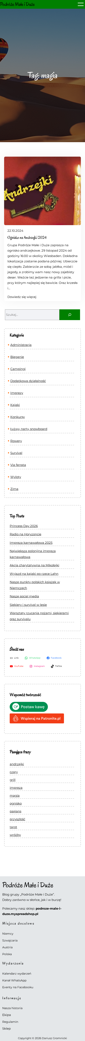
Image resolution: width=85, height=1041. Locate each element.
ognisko (16, 803)
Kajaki (15, 405)
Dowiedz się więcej (21, 297)
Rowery (16, 441)
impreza (16, 788)
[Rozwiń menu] (80, 4)
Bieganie (17, 357)
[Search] (69, 314)
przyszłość (17, 819)
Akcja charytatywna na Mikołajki (34, 565)
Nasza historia (12, 1008)
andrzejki (17, 764)
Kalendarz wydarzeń (16, 973)
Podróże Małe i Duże (17, 4)
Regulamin (10, 1022)
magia (15, 795)
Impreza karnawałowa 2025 (31, 543)
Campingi (18, 369)
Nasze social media (24, 596)
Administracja (21, 345)
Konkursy (17, 417)
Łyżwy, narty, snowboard (28, 429)
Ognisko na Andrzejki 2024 (27, 237)
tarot (13, 827)
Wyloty (15, 477)
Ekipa (6, 1015)
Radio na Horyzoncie (25, 534)
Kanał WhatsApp (14, 980)
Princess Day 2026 (24, 526)
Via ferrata (18, 465)
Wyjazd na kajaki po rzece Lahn (34, 574)
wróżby (15, 835)
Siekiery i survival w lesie (28, 605)
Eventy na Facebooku (17, 987)
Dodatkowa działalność (28, 381)
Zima (14, 489)
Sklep (6, 1028)
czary (14, 772)
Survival (16, 453)
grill (12, 780)
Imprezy (16, 393)
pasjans (15, 811)
